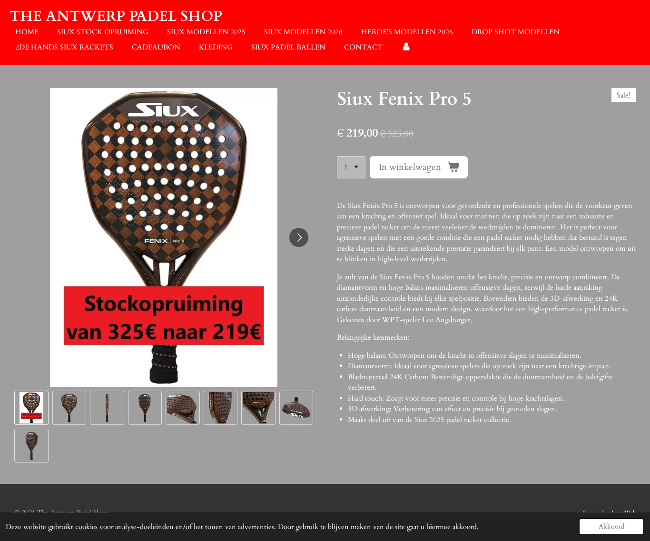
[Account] (406, 47)
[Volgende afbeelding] (298, 237)
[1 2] (351, 167)
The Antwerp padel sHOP (116, 16)
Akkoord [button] (611, 526)
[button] (31, 408)
